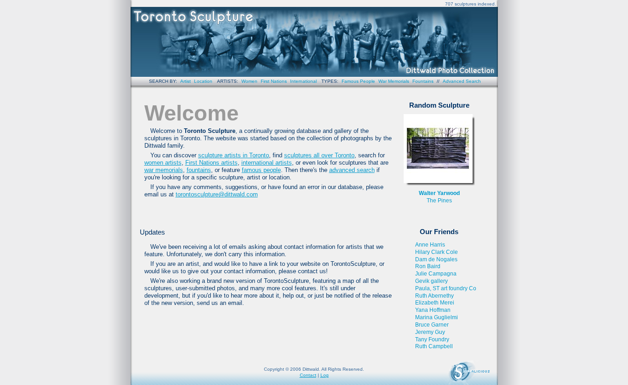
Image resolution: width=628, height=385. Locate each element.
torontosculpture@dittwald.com (217, 194)
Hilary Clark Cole (436, 252)
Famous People (358, 81)
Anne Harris (430, 244)
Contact (308, 375)
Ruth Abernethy (434, 296)
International (303, 81)
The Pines (439, 200)
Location (203, 81)
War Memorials (393, 81)
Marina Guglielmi (436, 317)
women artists (163, 162)
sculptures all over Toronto (319, 155)
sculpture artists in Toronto (233, 155)
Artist (185, 81)
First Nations (274, 81)
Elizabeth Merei (434, 302)
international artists (266, 162)
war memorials (163, 170)
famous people (261, 170)
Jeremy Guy (430, 332)
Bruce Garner (432, 325)
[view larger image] (439, 149)
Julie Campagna (436, 273)
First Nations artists (211, 162)
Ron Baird (427, 266)
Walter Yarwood (439, 193)
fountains (199, 170)
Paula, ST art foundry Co (445, 288)
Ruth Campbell (434, 346)
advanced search (352, 170)
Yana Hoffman (433, 310)
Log (324, 375)
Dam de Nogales (436, 259)
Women (249, 81)
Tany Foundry (432, 339)
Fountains (423, 81)
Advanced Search (462, 81)
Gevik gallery (431, 281)
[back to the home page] (314, 38)
